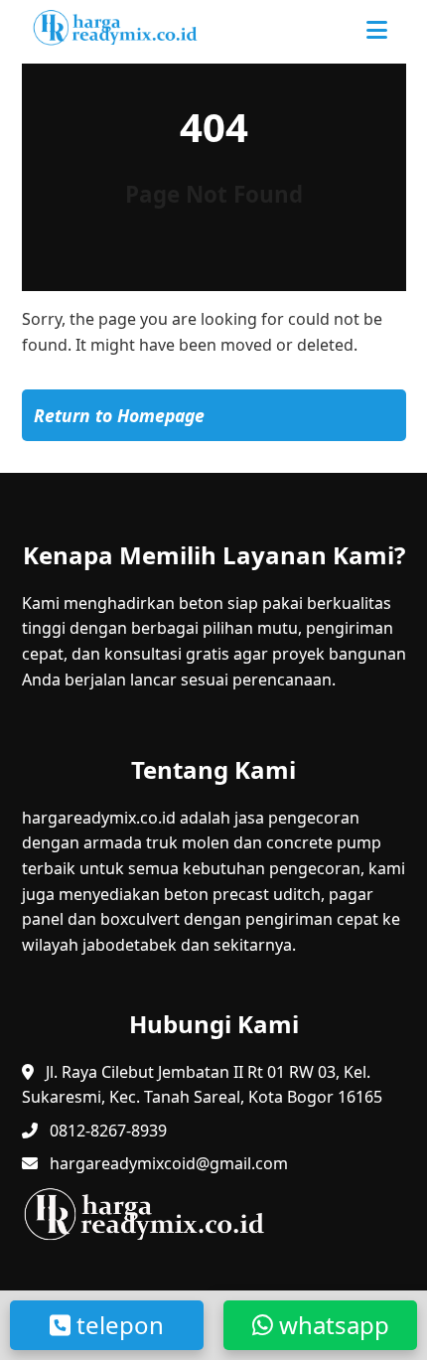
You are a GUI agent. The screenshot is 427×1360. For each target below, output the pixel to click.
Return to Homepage (119, 415)
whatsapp (331, 1324)
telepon (117, 1324)
